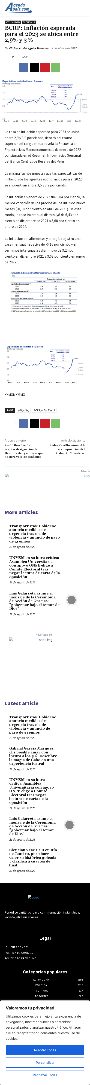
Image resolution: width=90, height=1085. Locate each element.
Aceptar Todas (45, 1050)
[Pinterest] (45, 67)
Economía (29, 22)
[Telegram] (41, 926)
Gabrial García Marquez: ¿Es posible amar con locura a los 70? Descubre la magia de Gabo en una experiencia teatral (33, 756)
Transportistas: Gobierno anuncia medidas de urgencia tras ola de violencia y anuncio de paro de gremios (34, 534)
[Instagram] (33, 926)
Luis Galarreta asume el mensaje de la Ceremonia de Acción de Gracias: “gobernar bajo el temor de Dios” (34, 601)
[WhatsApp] (55, 67)
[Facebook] (23, 67)
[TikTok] (49, 926)
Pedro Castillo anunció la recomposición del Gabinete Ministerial (67, 449)
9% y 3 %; (23, 410)
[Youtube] (65, 926)
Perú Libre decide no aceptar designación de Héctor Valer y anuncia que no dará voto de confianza (24, 451)
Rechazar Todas (45, 1075)
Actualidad (13, 22)
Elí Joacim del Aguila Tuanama (28, 48)
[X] (34, 67)
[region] (45, 1042)
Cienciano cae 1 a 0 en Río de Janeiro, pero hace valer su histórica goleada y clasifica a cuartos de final (33, 858)
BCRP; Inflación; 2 (44, 410)
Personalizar (45, 1062)
